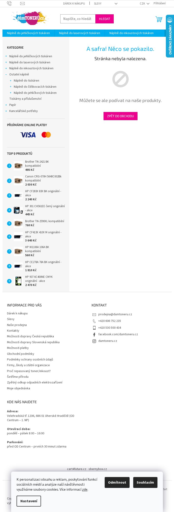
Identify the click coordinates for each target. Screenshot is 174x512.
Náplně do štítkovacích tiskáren (35, 87)
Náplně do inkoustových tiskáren (31, 68)
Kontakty (13, 330)
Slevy (98, 4)
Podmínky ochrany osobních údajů (30, 359)
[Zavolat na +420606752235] (13, 3)
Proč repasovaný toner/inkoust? (29, 371)
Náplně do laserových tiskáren (29, 62)
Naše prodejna (17, 325)
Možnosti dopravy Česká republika (30, 336)
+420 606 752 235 (109, 321)
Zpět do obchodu (120, 116)
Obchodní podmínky (20, 354)
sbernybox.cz (98, 469)
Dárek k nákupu (74, 4)
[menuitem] (28, 33)
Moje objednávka (18, 388)
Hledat (104, 19)
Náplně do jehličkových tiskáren (30, 56)
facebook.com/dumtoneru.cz (118, 334)
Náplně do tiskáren (26, 80)
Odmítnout (117, 482)
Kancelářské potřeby (23, 111)
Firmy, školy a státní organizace (28, 365)
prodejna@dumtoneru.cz (115, 314)
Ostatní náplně (19, 74)
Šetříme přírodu (18, 377)
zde (84, 489)
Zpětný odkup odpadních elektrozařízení (34, 382)
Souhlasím (145, 482)
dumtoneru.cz (107, 341)
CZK (143, 4)
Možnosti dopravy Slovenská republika (33, 342)
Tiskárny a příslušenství (25, 99)
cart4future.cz (76, 469)
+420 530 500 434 (109, 328)
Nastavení (28, 501)
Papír (12, 105)
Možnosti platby (18, 348)
